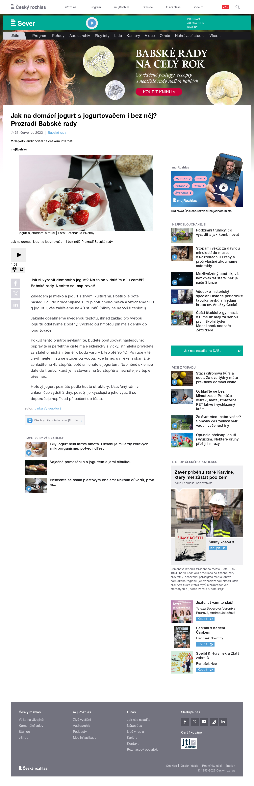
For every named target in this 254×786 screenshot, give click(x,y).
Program (95, 7)
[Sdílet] (21, 270)
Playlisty (102, 35)
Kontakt (133, 743)
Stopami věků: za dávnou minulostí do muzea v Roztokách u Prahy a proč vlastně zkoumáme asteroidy (218, 257)
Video (150, 35)
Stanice (148, 7)
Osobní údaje (189, 765)
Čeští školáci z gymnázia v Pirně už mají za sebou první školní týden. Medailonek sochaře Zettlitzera (217, 321)
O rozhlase (173, 7)
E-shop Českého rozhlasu (194, 462)
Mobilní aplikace (85, 738)
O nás (165, 35)
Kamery (192, 27)
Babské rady (57, 133)
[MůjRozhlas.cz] (19, 150)
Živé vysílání (182, 193)
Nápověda (134, 726)
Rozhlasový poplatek (142, 749)
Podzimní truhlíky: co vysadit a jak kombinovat (217, 232)
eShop (23, 738)
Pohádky (180, 185)
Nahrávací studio (190, 35)
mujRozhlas (122, 7)
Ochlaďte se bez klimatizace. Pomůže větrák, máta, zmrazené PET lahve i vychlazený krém (216, 400)
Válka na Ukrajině (31, 720)
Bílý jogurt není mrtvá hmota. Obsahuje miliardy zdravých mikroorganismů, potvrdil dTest (99, 446)
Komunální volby (31, 726)
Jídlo (15, 35)
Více (215, 35)
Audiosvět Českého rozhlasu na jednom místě (201, 211)
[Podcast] (14, 270)
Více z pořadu (184, 367)
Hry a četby (181, 178)
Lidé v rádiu (135, 732)
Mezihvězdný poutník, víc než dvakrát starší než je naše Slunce (218, 278)
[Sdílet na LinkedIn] (15, 304)
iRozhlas (70, 7)
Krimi (199, 178)
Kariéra (132, 738)
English (230, 765)
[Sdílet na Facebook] (15, 283)
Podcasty (80, 732)
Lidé (118, 35)
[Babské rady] (127, 72)
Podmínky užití (212, 765)
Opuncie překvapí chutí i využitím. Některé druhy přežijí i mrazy (217, 439)
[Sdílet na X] (15, 293)
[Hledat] (237, 7)
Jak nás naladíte (139, 720)
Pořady (58, 35)
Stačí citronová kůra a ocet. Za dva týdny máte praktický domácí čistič (217, 377)
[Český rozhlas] (28, 7)
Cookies (171, 765)
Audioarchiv (195, 23)
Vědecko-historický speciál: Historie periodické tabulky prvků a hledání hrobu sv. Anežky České (219, 298)
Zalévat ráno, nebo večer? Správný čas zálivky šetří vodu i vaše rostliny (218, 421)
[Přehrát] (18, 255)
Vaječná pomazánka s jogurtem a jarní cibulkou (91, 462)
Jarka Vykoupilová (48, 408)
